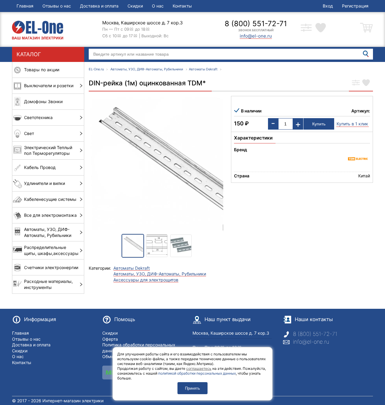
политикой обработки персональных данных (197, 373)
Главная (25, 5)
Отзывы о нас (56, 5)
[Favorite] (366, 83)
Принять (192, 388)
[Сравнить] (356, 83)
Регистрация (355, 5)
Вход (328, 5)
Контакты (182, 5)
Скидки (135, 5)
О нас (158, 5)
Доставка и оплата (99, 5)
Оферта (110, 339)
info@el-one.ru (311, 342)
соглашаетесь (198, 368)
